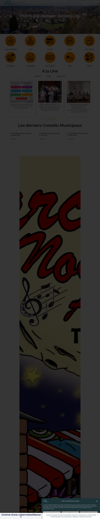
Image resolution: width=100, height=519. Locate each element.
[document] (50, 259)
